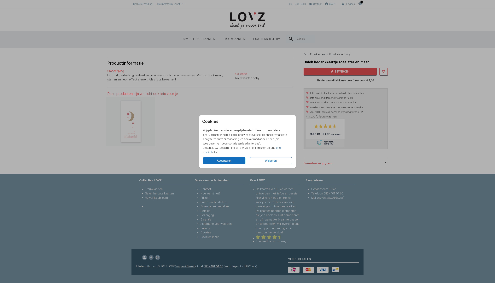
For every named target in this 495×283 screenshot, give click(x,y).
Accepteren (224, 160)
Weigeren (271, 160)
